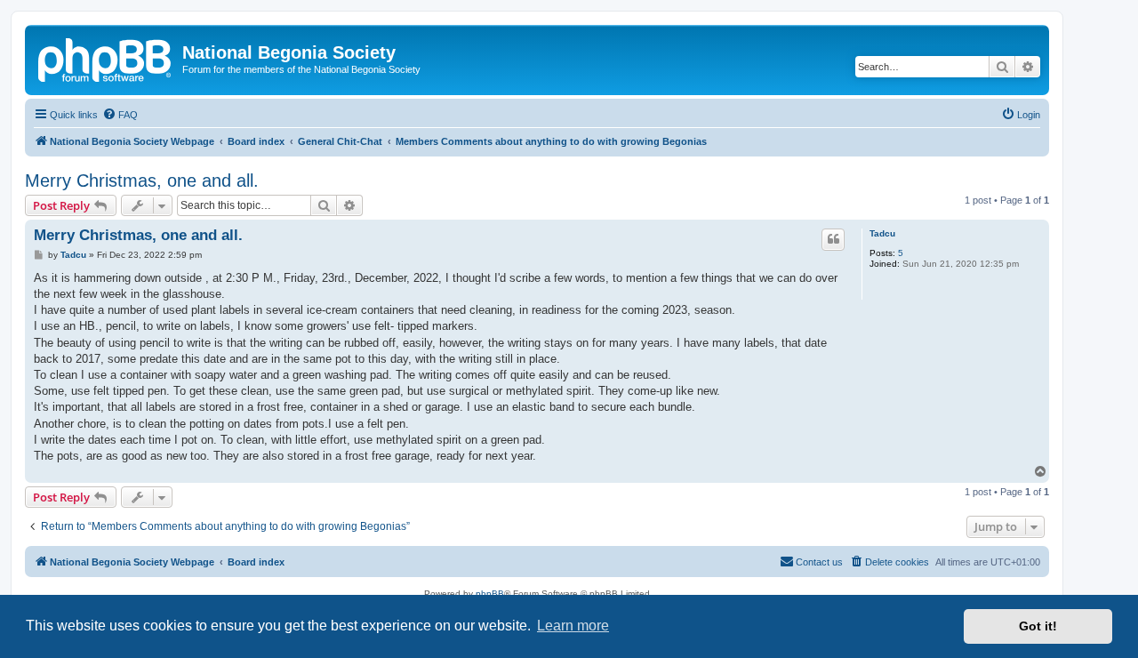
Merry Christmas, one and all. (142, 180)
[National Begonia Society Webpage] (105, 57)
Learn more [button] (573, 625)
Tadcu (882, 233)
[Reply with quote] (833, 239)
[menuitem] (120, 114)
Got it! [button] (1038, 626)
